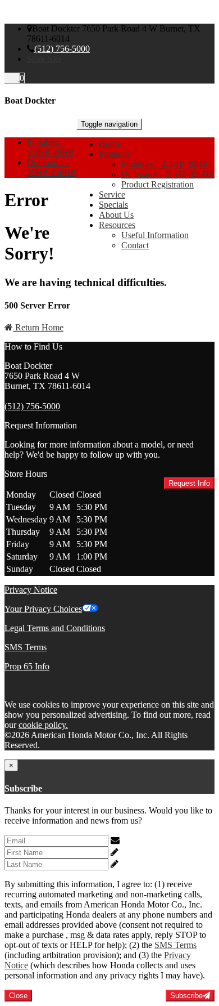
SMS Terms (25, 647)
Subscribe (186, 995)
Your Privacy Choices (43, 609)
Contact (135, 245)
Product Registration (157, 184)
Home (110, 144)
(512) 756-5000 (62, 48)
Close (18, 995)
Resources (117, 225)
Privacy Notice (30, 589)
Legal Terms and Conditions (54, 628)
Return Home (38, 327)
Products (114, 154)
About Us (116, 215)
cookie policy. (43, 725)
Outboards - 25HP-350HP (168, 174)
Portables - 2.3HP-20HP (164, 164)
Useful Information (155, 235)
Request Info (189, 483)
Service (112, 194)
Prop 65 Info (26, 666)
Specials (113, 204)
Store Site (44, 59)
